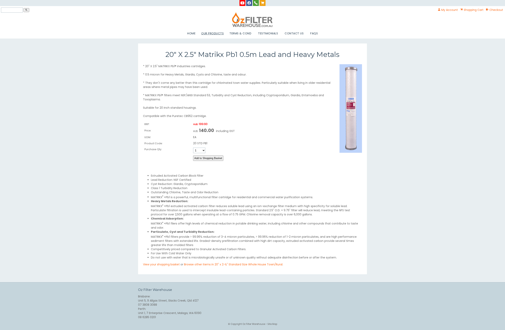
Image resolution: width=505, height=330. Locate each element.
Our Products (212, 33)
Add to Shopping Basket (208, 158)
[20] (350, 152)
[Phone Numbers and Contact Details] (256, 3)
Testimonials (268, 33)
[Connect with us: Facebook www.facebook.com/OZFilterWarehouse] (249, 3)
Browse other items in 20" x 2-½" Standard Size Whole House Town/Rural (233, 264)
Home (191, 33)
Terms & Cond (240, 33)
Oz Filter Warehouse (254, 324)
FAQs (314, 33)
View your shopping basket (161, 264)
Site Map (272, 324)
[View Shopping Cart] (263, 3)
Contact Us (294, 33)
